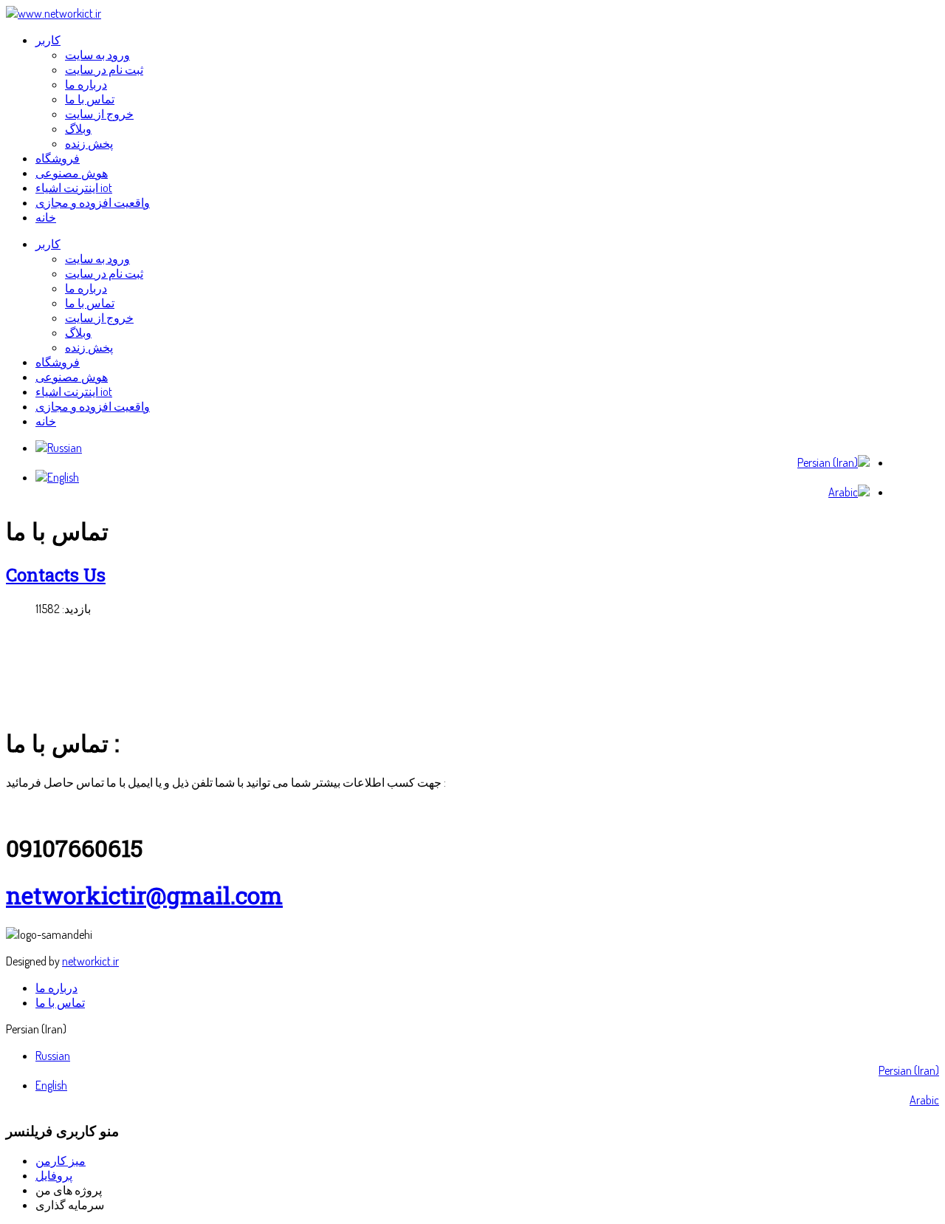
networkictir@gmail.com (144, 895)
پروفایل (53, 1175)
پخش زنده (89, 347)
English (51, 1085)
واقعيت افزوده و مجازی (92, 406)
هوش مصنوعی (71, 376)
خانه (45, 421)
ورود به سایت (97, 258)
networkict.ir (90, 961)
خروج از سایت (99, 317)
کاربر (48, 243)
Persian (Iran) (909, 1070)
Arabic (924, 1100)
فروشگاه (57, 362)
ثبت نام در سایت (104, 273)
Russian (52, 1055)
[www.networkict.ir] (53, 13)
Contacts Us (56, 575)
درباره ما (86, 288)
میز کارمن (60, 1160)
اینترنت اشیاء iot (73, 391)
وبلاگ (78, 332)
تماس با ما (89, 302)
